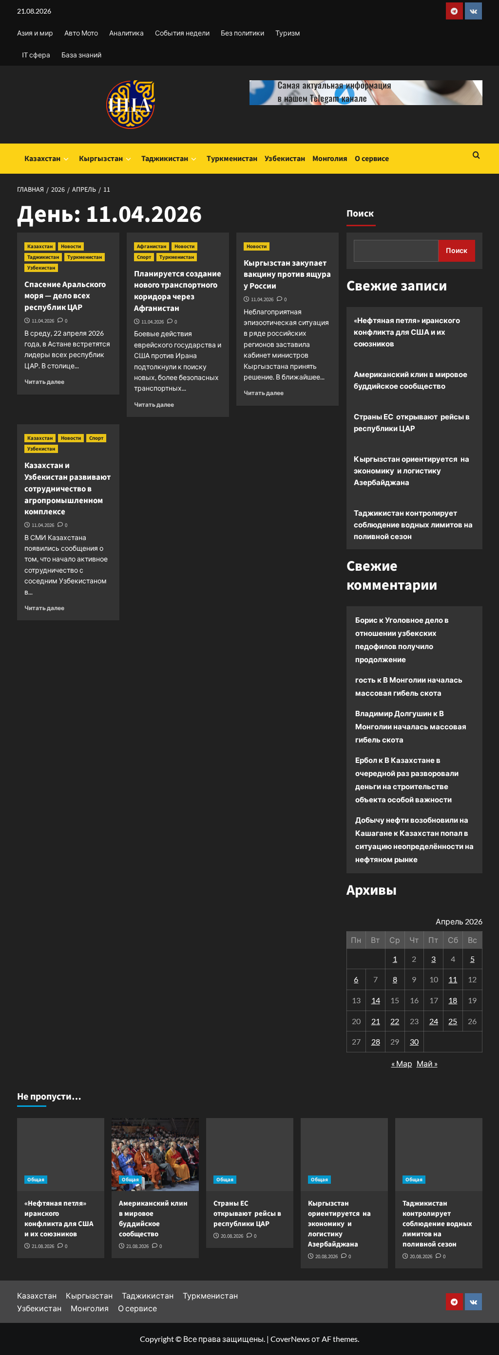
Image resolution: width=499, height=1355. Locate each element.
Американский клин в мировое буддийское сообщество (410, 380)
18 (452, 1000)
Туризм (287, 33)
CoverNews (290, 1338)
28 (375, 1041)
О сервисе (372, 158)
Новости (71, 246)
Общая (35, 1179)
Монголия (329, 158)
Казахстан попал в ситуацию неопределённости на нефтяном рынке (414, 846)
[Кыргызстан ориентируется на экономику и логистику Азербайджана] (344, 1154)
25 (452, 1021)
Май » (427, 1063)
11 (452, 979)
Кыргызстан (101, 158)
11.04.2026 (43, 321)
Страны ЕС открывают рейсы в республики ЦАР (412, 422)
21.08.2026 (43, 1246)
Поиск (360, 213)
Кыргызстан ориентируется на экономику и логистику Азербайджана (411, 470)
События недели (182, 33)
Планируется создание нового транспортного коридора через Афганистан (177, 291)
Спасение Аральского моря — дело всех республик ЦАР (65, 296)
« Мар (401, 1063)
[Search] (476, 155)
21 (375, 1021)
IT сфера (36, 55)
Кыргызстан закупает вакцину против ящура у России (287, 274)
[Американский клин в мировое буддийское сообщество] (155, 1154)
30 (414, 1041)
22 (394, 1021)
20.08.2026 (232, 1236)
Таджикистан (164, 158)
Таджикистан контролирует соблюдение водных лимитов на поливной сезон (413, 524)
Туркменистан (232, 158)
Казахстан (42, 158)
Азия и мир (35, 33)
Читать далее (44, 381)
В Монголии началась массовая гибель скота (410, 726)
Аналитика (126, 33)
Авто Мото (81, 33)
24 (433, 1021)
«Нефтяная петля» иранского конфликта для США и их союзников (407, 332)
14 (375, 1000)
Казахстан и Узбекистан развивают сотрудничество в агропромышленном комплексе (67, 489)
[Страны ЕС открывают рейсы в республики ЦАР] (249, 1154)
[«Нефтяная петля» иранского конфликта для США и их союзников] (60, 1154)
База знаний (81, 55)
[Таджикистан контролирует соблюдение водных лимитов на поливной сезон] (438, 1154)
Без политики (242, 33)
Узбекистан (285, 158)
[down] (66, 159)
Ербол (366, 760)
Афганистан (151, 246)
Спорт (144, 257)
